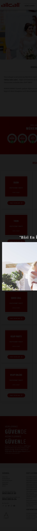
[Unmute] (8, 288)
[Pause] (4, 288)
